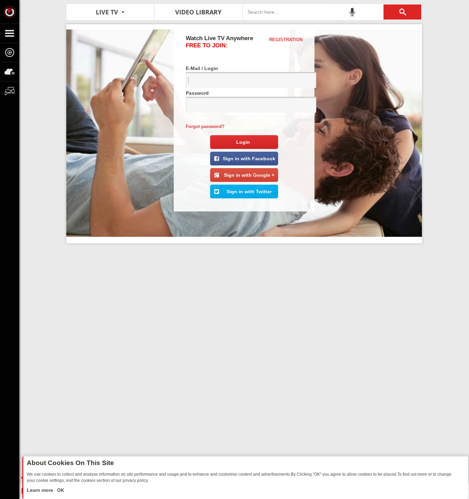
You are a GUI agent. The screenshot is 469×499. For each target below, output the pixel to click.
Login (243, 142)
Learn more (41, 490)
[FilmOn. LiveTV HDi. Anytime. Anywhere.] (9, 11)
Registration (285, 39)
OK (60, 490)
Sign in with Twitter (249, 191)
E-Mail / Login (202, 68)
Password (197, 93)
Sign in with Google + (249, 175)
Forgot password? (205, 126)
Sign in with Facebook (249, 158)
